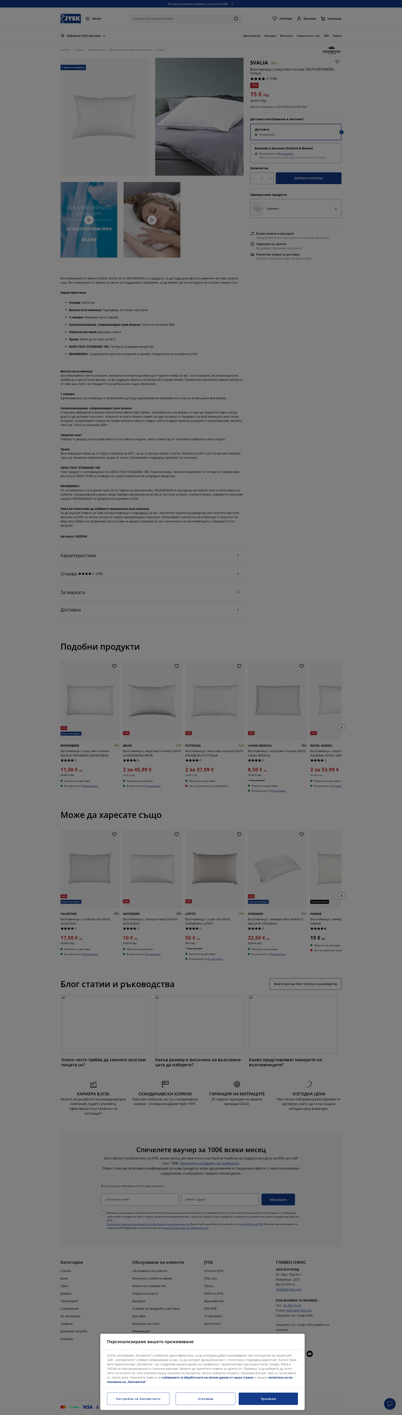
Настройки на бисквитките (138, 1399)
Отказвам (205, 1399)
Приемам (268, 1399)
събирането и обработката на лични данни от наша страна (207, 1377)
